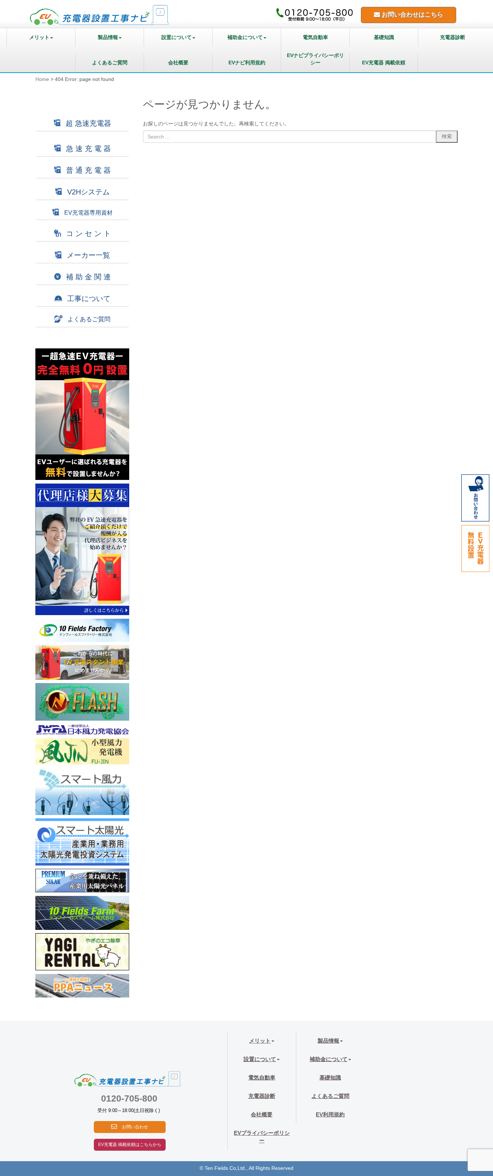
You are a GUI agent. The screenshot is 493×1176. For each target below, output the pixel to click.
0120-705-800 (129, 1098)
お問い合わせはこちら (411, 14)
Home (42, 79)
